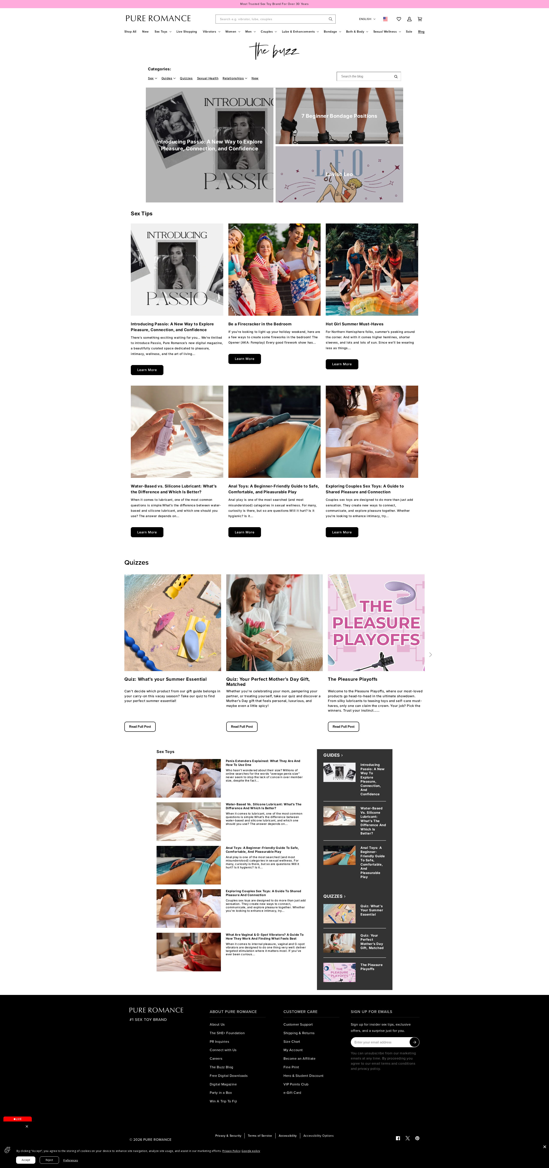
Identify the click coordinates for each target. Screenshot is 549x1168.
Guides (166, 78)
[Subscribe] (414, 1042)
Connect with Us (223, 1049)
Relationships (233, 78)
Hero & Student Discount (304, 1075)
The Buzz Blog (221, 1067)
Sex (151, 78)
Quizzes (186, 78)
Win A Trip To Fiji (223, 1101)
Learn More (147, 370)
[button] (162, 31)
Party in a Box (221, 1092)
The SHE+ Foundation (227, 1033)
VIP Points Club (296, 1084)
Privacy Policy (231, 1151)
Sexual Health (208, 78)
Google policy (250, 1151)
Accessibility (288, 1135)
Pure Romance (157, 1139)
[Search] (330, 19)
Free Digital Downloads (228, 1075)
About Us (217, 1024)
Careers (216, 1058)
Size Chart (292, 1041)
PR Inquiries (219, 1041)
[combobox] (275, 19)
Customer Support (298, 1024)
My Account (293, 1049)
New (255, 78)
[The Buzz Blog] (274, 51)
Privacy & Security (228, 1135)
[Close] (545, 1147)
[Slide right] (430, 654)
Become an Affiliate (299, 1058)
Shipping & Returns (299, 1033)
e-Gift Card (292, 1092)
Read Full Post (140, 726)
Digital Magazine (223, 1084)
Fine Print (291, 1067)
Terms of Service (260, 1135)
